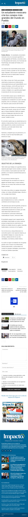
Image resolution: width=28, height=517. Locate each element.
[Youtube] (11, 451)
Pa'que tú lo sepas (13, 7)
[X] (6, 26)
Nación (6, 7)
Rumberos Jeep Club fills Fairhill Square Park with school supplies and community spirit (13, 504)
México (21, 9)
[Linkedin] (16, 26)
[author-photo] (14, 304)
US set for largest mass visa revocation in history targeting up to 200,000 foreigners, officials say (18, 475)
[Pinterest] (9, 26)
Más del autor (18, 314)
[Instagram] (5, 451)
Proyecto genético (12, 271)
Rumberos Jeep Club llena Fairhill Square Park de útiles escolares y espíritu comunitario (12, 508)
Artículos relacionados (7, 314)
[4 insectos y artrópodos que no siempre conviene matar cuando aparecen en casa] (5, 319)
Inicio (2, 7)
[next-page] (5, 341)
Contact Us (24, 514)
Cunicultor (19, 269)
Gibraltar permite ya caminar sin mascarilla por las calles (21, 290)
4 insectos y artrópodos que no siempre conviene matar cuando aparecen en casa (18, 319)
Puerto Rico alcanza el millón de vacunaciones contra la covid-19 (7, 290)
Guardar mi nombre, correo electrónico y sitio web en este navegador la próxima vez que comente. (13, 377)
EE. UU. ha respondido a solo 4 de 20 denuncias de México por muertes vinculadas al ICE (18, 335)
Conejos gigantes (12, 269)
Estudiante (4, 271)
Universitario (20, 271)
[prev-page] (2, 341)
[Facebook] (2, 26)
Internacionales (15, 9)
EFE (4, 23)
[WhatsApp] (13, 26)
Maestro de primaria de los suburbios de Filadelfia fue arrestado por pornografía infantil (13, 496)
